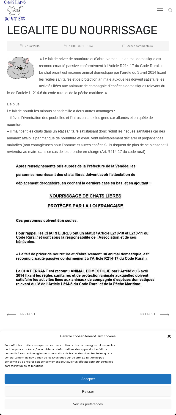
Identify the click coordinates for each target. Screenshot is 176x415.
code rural (86, 46)
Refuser (88, 391)
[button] (169, 336)
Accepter (88, 379)
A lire (73, 46)
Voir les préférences (88, 404)
